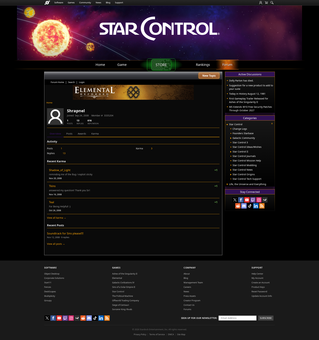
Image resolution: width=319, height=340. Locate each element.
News (98, 2)
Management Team (193, 282)
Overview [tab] (55, 133)
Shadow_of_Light (59, 170)
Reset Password (259, 291)
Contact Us (189, 304)
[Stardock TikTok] (250, 206)
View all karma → (56, 217)
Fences (47, 286)
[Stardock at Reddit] (238, 206)
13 (64, 153)
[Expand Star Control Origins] (230, 174)
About (187, 273)
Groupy (48, 300)
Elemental (117, 277)
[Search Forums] (271, 2)
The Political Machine (122, 295)
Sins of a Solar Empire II (123, 286)
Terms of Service (157, 334)
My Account (257, 277)
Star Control (118, 291)
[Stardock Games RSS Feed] (262, 206)
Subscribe (266, 318)
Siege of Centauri (120, 304)
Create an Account (261, 282)
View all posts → (56, 243)
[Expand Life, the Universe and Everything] (227, 184)
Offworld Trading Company (125, 300)
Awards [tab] (82, 133)
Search (71, 82)
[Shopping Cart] (266, 2)
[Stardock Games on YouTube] (247, 200)
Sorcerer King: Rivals (122, 309)
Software (58, 2)
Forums (187, 309)
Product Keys (258, 286)
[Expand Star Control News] (230, 170)
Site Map (181, 334)
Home (49, 102)
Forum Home (57, 82)
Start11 (47, 282)
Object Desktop (51, 273)
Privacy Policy (140, 334)
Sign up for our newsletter (198, 318)
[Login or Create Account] (260, 2)
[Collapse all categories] (272, 123)
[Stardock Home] (47, 3)
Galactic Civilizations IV (123, 282)
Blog (108, 2)
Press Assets (190, 295)
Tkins (52, 186)
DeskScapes (50, 291)
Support (119, 2)
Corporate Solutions (54, 277)
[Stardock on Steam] (265, 200)
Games (71, 2)
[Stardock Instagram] (259, 200)
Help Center (257, 273)
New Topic (209, 75)
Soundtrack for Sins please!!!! (65, 233)
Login (82, 82)
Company (190, 267)
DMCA (171, 334)
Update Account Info (262, 295)
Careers (187, 286)
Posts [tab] (69, 133)
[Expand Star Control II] (230, 152)
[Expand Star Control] (227, 124)
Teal (51, 202)
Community (85, 2)
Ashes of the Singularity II (124, 273)
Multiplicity (49, 295)
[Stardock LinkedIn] (256, 206)
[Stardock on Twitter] (235, 200)
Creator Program (192, 300)
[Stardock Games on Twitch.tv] (253, 200)
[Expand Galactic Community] (230, 138)
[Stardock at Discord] (244, 206)
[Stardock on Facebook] (241, 200)
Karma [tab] (95, 133)
